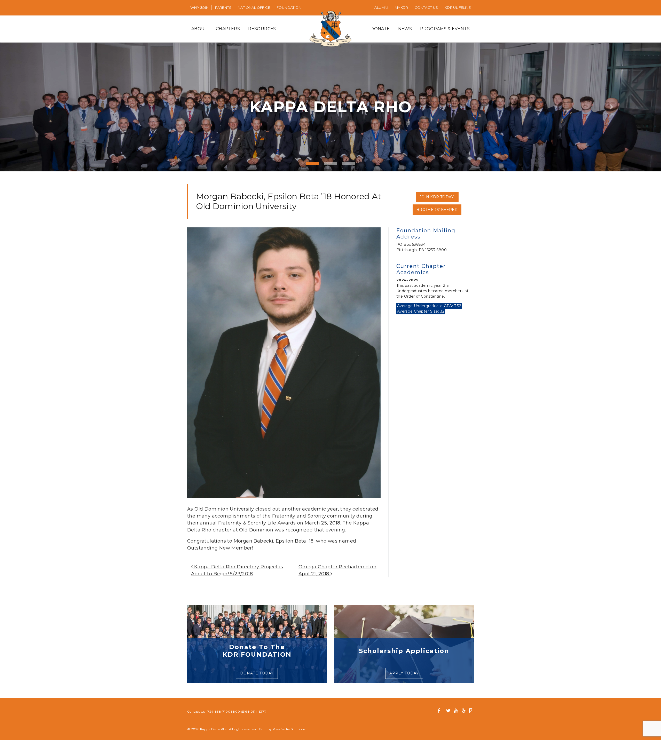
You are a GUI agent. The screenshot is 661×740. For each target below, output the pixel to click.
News (405, 28)
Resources (262, 28)
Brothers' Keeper (437, 209)
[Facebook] (440, 711)
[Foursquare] (471, 711)
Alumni (381, 7)
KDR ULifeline (458, 7)
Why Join (199, 7)
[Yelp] (463, 711)
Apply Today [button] (404, 673)
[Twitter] (448, 711)
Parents (223, 7)
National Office (254, 7)
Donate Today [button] (257, 673)
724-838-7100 (218, 711)
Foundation (289, 7)
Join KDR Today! (437, 197)
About (199, 28)
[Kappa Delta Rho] (330, 29)
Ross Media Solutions (289, 729)
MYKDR (401, 7)
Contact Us (426, 7)
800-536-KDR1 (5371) (249, 711)
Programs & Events (445, 28)
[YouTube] (456, 711)
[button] (49, 106)
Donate (380, 28)
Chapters (228, 28)
